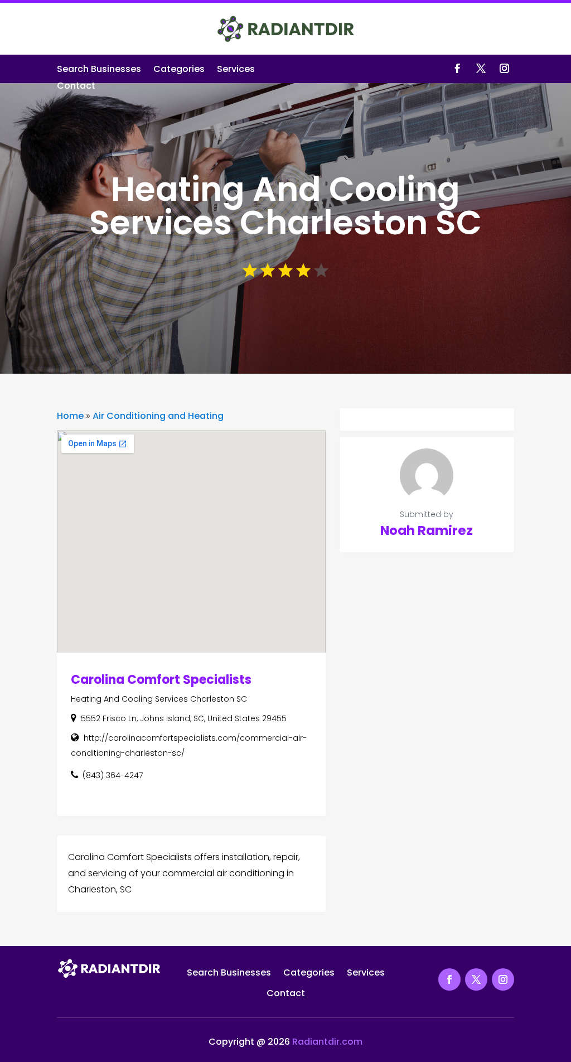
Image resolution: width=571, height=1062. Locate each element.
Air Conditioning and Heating (158, 415)
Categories (179, 70)
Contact (76, 87)
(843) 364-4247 (113, 775)
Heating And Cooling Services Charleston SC (159, 698)
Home (70, 415)
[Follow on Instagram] (504, 68)
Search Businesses (99, 70)
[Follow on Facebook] (457, 68)
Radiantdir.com (327, 1041)
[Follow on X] (481, 68)
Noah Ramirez (426, 530)
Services (236, 70)
